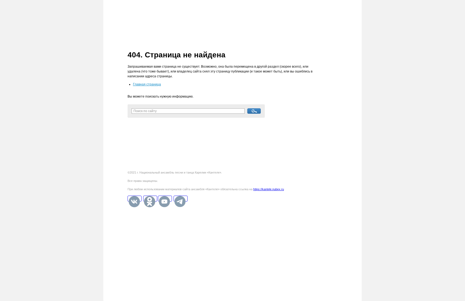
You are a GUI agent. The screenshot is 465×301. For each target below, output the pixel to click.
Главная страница (147, 84)
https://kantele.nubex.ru (268, 189)
